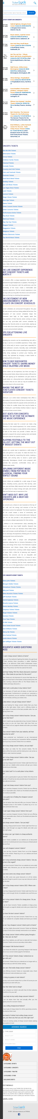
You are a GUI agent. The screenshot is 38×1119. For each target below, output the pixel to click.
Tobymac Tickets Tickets (11, 609)
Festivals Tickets (8, 175)
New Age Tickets (8, 200)
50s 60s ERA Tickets (9, 150)
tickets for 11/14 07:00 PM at (20, 116)
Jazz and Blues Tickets (10, 185)
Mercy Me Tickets (9, 632)
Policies (28, 1111)
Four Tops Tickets (9, 619)
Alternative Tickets (9, 154)
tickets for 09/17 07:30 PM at (20, 58)
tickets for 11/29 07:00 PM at (20, 130)
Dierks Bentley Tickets (10, 606)
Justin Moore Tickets (10, 638)
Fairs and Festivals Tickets (11, 172)
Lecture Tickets (8, 194)
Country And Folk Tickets (11, 169)
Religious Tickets (8, 231)
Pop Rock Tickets (8, 216)
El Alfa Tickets (7, 622)
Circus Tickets (7, 157)
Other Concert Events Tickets (13, 206)
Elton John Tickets (9, 581)
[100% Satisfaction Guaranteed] (11, 1057)
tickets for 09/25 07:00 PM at (20, 81)
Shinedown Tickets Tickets (12, 587)
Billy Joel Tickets (8, 590)
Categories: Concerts (11, 1068)
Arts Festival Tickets (9, 635)
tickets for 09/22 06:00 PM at (20, 70)
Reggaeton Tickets (9, 228)
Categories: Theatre (10, 1072)
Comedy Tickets (8, 166)
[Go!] (31, 13)
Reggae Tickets (8, 225)
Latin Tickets (7, 191)
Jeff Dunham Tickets (10, 597)
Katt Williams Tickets (10, 629)
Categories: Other (10, 1075)
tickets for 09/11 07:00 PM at (20, 46)
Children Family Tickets (11, 160)
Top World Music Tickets (11, 237)
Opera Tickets (7, 203)
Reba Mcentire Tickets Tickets (13, 593)
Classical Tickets (8, 163)
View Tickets (34, 27)
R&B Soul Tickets (8, 219)
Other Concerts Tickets (10, 209)
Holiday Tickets (8, 182)
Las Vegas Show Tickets (11, 188)
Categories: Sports (10, 1064)
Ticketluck (19, 3)
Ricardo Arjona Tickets (10, 603)
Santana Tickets (8, 616)
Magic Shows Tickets (10, 197)
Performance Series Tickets (12, 213)
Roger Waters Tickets (10, 613)
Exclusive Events (9, 1079)
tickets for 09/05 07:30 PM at (20, 37)
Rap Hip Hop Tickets (10, 222)
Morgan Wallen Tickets (10, 584)
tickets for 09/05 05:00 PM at (20, 27)
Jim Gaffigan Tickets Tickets (12, 641)
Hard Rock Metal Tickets (11, 178)
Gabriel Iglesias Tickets (10, 600)
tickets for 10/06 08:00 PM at (20, 92)
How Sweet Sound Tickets (11, 625)
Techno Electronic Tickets (11, 234)
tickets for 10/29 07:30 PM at (20, 104)
